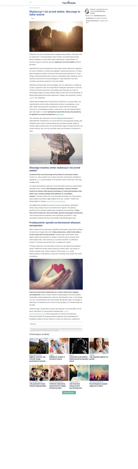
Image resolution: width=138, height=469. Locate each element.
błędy (67, 251)
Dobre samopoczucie (34, 7)
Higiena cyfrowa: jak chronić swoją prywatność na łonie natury (37, 359)
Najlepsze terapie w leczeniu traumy (57, 358)
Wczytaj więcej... (69, 392)
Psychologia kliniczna (56, 382)
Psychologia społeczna (96, 382)
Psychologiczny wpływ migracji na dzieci (98, 385)
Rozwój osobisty (74, 382)
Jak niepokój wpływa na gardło (98, 358)
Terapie (51, 355)
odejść (31, 98)
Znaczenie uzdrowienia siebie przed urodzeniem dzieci (79, 359)
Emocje (71, 355)
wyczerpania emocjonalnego (55, 201)
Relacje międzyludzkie (35, 382)
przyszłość (60, 114)
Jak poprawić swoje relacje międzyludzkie (37, 385)
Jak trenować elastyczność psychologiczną (75, 386)
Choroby (91, 355)
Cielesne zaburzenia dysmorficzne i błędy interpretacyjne (57, 386)
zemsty (39, 179)
